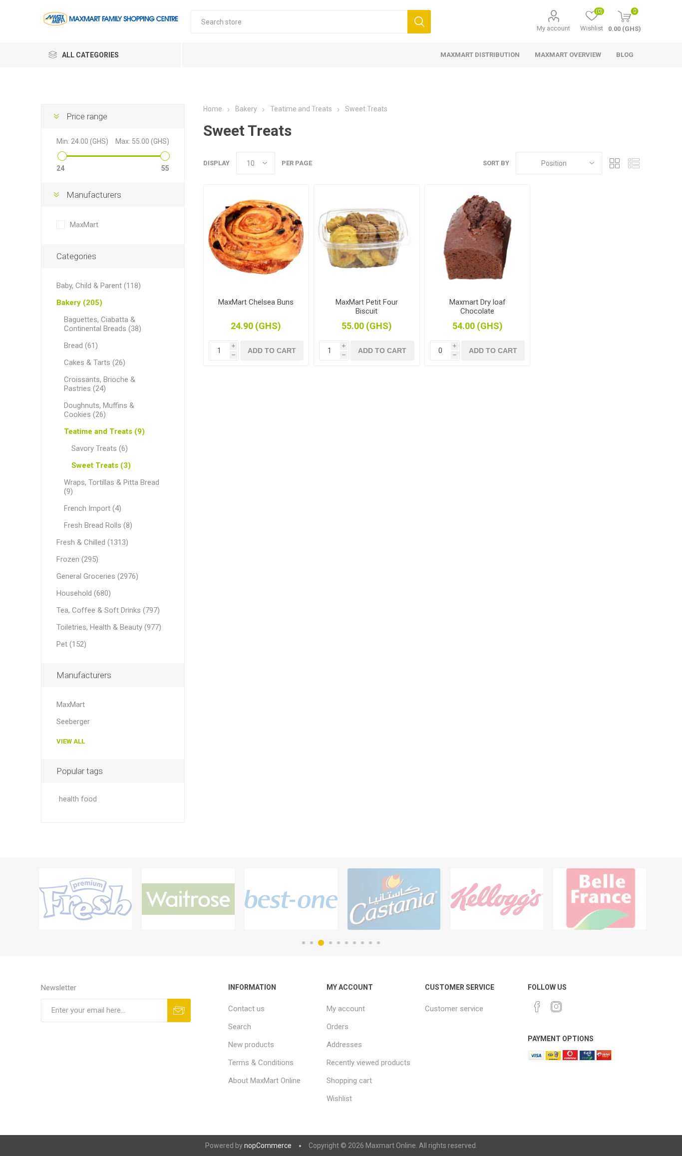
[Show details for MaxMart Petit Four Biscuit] (366, 237)
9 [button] (370, 942)
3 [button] (321, 943)
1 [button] (303, 942)
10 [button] (378, 942)
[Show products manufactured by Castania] (393, 899)
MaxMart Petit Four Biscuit (367, 307)
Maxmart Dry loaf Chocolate (477, 307)
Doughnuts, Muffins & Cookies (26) (99, 410)
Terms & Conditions (261, 1062)
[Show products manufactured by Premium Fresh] (85, 899)
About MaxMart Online (264, 1080)
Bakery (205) (79, 302)
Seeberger (73, 721)
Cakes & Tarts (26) (94, 362)
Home (212, 109)
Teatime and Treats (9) (104, 431)
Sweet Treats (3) (101, 465)
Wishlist (339, 1098)
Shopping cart (349, 1080)
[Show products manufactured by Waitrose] (188, 899)
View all (70, 741)
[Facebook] (537, 1007)
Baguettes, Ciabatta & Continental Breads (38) (102, 324)
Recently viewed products (368, 1062)
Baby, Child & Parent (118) (98, 285)
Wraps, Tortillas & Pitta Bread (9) (111, 487)
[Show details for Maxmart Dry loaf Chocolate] (477, 237)
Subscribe (179, 1010)
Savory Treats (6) (99, 448)
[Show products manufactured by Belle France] (599, 899)
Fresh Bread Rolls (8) (98, 525)
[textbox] (299, 21)
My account (553, 28)
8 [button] (362, 942)
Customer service (454, 1008)
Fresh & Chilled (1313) (92, 542)
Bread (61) (81, 345)
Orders (337, 1026)
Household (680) (83, 593)
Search (419, 21)
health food (78, 799)
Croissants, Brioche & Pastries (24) (99, 384)
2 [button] (311, 942)
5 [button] (338, 942)
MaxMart (84, 224)
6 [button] (346, 942)
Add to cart (272, 351)
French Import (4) (92, 508)
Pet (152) (71, 644)
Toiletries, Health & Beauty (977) (108, 627)
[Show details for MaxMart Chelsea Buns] (256, 237)
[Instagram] (556, 1007)
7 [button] (354, 942)
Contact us (246, 1008)
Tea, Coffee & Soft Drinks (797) (108, 610)
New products (251, 1044)
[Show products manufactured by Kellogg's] (496, 899)
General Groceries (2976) (97, 576)
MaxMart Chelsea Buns (256, 302)
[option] (85, 899)
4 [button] (330, 942)
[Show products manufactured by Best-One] (291, 899)
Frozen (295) (77, 559)
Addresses (344, 1044)
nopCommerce (268, 1146)
